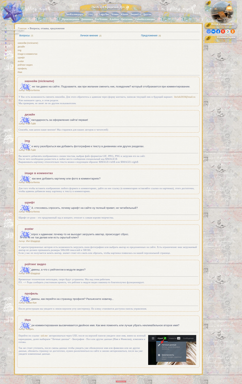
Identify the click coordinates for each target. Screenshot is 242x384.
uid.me (44, 335)
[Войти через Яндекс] (223, 31)
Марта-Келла (33, 90)
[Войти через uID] (209, 31)
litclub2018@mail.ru (184, 96)
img (19, 50)
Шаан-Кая (31, 303)
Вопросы (24, 35)
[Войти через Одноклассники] (233, 31)
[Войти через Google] (228, 31)
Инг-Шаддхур (33, 241)
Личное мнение (89, 35)
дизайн (21, 46)
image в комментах (27, 54)
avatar (21, 61)
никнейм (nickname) (28, 43)
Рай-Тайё (31, 123)
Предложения (149, 35)
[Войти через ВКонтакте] (213, 31)
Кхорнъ (30, 329)
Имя (20, 72)
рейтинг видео (25, 65)
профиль (22, 68)
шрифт (21, 57)
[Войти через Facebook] (218, 31)
